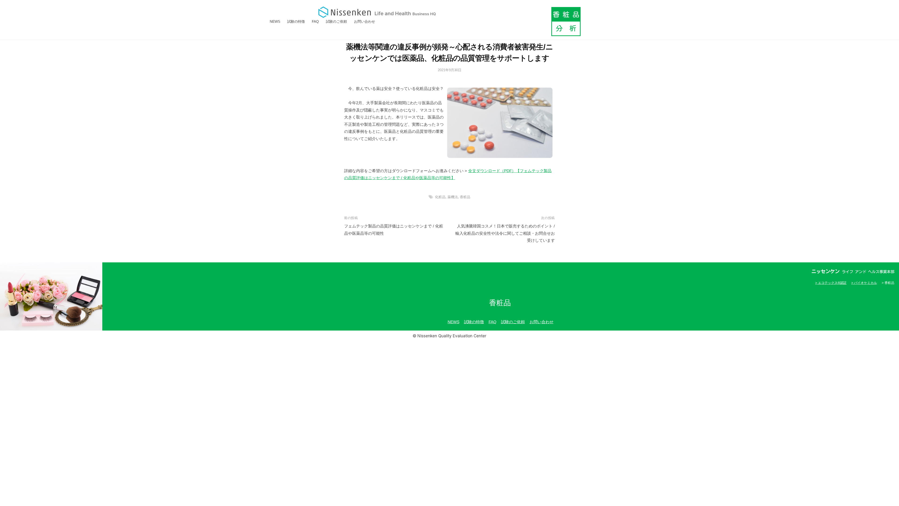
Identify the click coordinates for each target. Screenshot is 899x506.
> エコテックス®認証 (831, 283)
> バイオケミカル (864, 283)
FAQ (315, 21)
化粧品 (440, 197)
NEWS (275, 21)
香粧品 (465, 197)
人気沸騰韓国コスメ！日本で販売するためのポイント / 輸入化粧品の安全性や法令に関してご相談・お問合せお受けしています (505, 233)
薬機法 (452, 197)
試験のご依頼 (336, 21)
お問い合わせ (364, 21)
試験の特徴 (296, 21)
